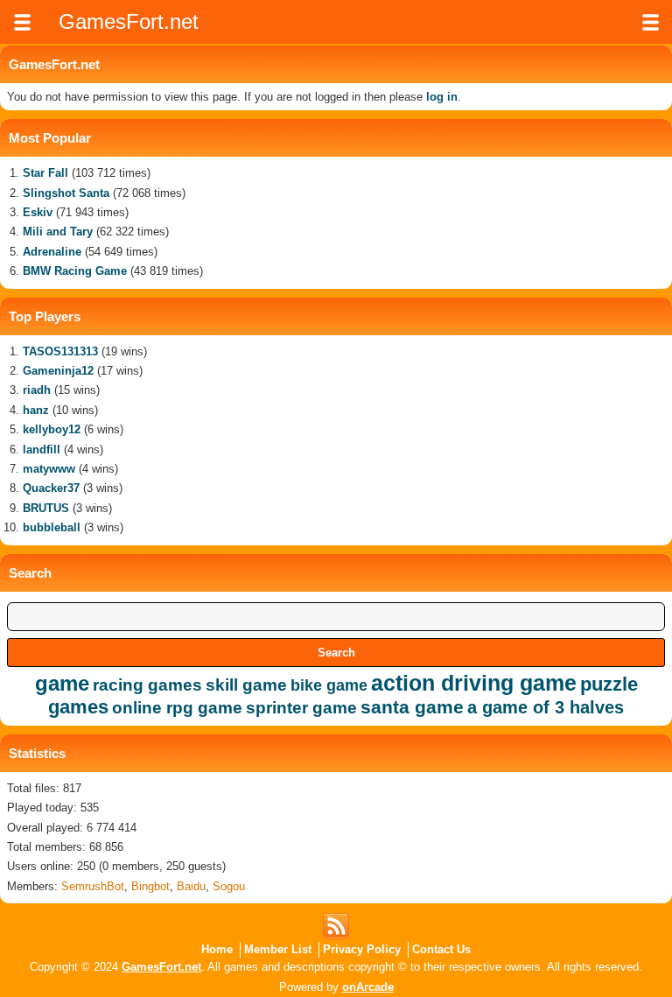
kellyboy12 (51, 429)
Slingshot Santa (66, 193)
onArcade (368, 986)
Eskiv (37, 212)
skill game (246, 685)
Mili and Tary (58, 231)
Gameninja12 (58, 370)
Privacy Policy (362, 949)
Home (217, 949)
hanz (36, 410)
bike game (329, 685)
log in (442, 96)
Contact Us (441, 949)
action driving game (474, 683)
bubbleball (51, 527)
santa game (412, 707)
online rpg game (177, 708)
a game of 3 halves (545, 707)
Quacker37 (51, 488)
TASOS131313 (60, 351)
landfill (41, 449)
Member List (278, 949)
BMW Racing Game (75, 270)
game (62, 683)
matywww (49, 468)
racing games (147, 685)
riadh (37, 390)
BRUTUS (46, 508)
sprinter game (301, 708)
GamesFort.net (161, 966)
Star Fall (45, 172)
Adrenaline (52, 251)
